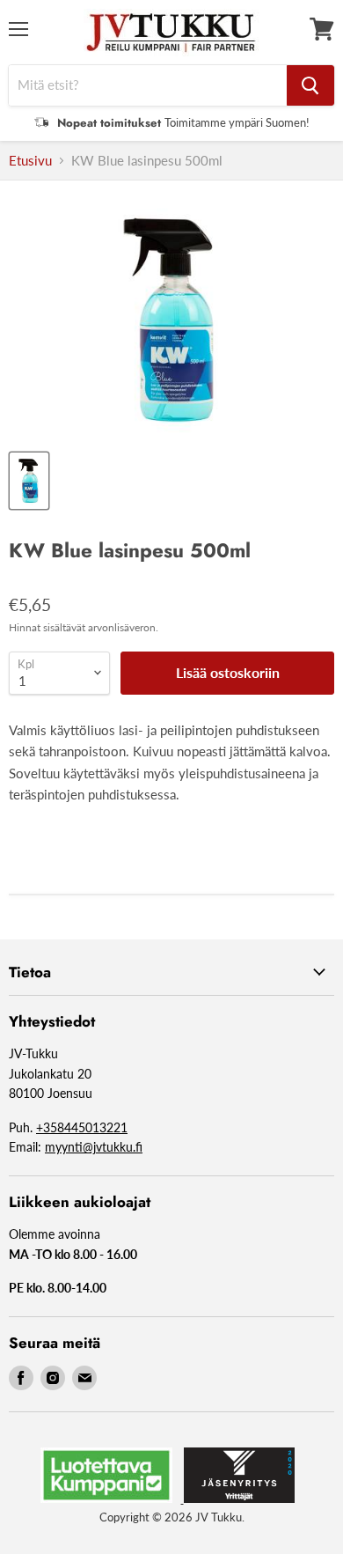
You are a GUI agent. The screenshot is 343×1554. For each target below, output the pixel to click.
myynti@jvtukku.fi (93, 1146)
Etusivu (30, 160)
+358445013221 (82, 1127)
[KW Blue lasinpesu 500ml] (29, 481)
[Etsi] (310, 85)
